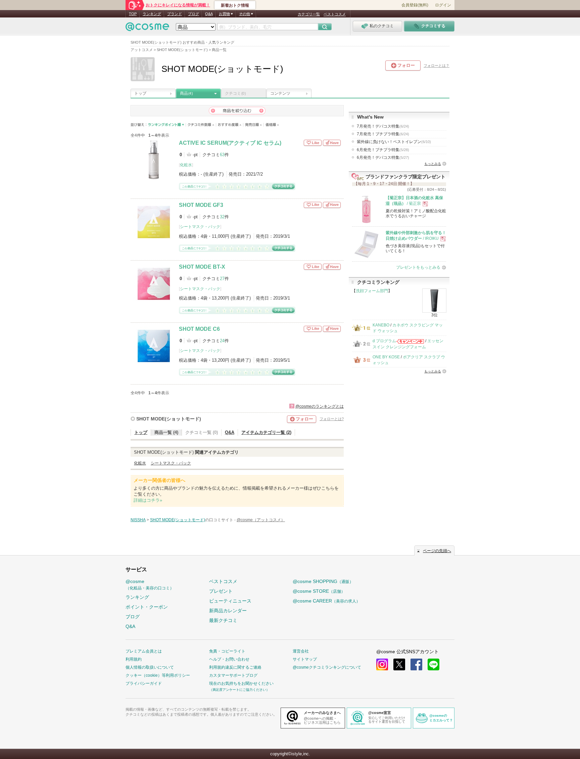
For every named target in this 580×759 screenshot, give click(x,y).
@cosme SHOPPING (323, 581)
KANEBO (381, 325)
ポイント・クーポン (147, 607)
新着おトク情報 (235, 5)
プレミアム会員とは (144, 651)
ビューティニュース (230, 601)
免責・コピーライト (227, 651)
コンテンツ (280, 93)
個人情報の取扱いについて (150, 667)
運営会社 (301, 651)
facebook (416, 664)
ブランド (174, 14)
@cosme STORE (319, 591)
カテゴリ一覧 (309, 14)
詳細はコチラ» (148, 500)
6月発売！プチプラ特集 (383, 149)
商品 (186, 93)
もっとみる (432, 164)
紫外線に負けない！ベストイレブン (394, 141)
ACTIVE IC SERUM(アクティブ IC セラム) (230, 143)
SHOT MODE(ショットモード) (168, 418)
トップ (140, 93)
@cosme (150, 584)
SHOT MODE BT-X (202, 267)
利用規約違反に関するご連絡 (235, 667)
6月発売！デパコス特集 (383, 157)
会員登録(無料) (414, 5)
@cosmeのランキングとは (319, 406)
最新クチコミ (223, 620)
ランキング (152, 14)
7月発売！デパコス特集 (383, 126)
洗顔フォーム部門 (372, 290)
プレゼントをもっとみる (418, 267)
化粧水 (186, 165)
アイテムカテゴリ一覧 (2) (266, 432)
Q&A (209, 14)
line (433, 664)
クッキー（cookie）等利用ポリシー (158, 675)
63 (222, 154)
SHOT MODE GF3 (201, 205)
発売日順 (253, 125)
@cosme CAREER (326, 601)
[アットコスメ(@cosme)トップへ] (147, 28)
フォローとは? (332, 419)
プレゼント (221, 591)
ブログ (193, 14)
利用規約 (134, 659)
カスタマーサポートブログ (233, 675)
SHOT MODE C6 (199, 329)
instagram (382, 664)
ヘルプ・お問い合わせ (229, 659)
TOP (133, 14)
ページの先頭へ (437, 550)
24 (222, 340)
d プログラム (384, 341)
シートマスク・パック (200, 226)
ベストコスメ (335, 14)
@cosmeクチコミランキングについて (327, 667)
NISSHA (138, 520)
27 (222, 278)
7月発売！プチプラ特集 (383, 134)
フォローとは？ (436, 65)
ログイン (443, 5)
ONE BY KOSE (386, 357)
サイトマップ (305, 659)
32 (222, 216)
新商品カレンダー (228, 610)
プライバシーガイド (144, 683)
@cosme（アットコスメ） (261, 520)
